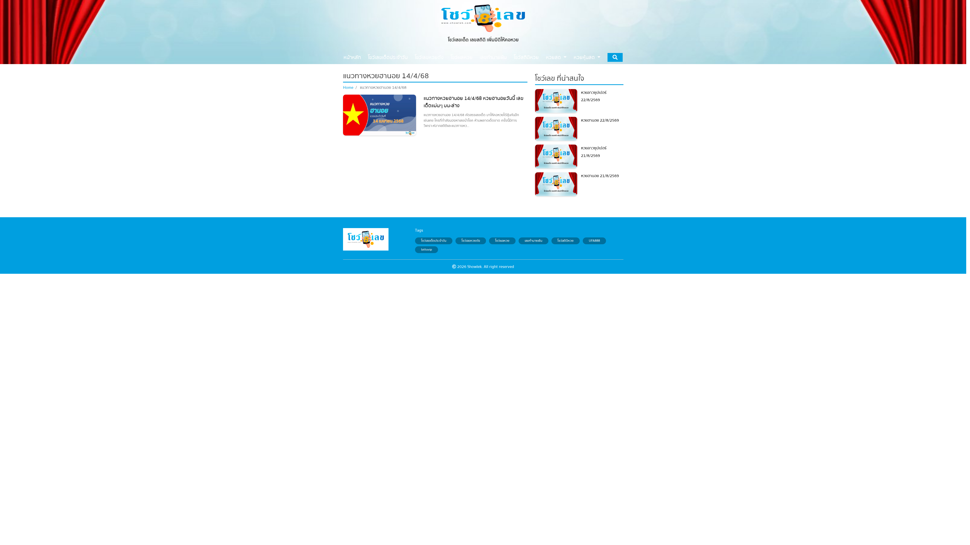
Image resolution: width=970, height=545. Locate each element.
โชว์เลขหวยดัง (471, 240)
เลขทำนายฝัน (533, 240)
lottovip (426, 249)
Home (348, 87)
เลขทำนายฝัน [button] (493, 57)
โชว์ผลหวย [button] (462, 57)
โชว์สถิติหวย (565, 240)
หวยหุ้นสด (585, 57)
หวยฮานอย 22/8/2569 (600, 120)
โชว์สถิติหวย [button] (526, 57)
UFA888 (594, 240)
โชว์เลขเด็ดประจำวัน (433, 240)
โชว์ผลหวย (502, 240)
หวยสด (554, 57)
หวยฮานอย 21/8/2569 (600, 176)
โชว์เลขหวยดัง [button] (429, 57)
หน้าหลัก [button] (352, 57)
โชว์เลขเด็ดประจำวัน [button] (388, 57)
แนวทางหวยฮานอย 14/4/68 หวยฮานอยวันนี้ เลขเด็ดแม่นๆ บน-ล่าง (473, 102)
